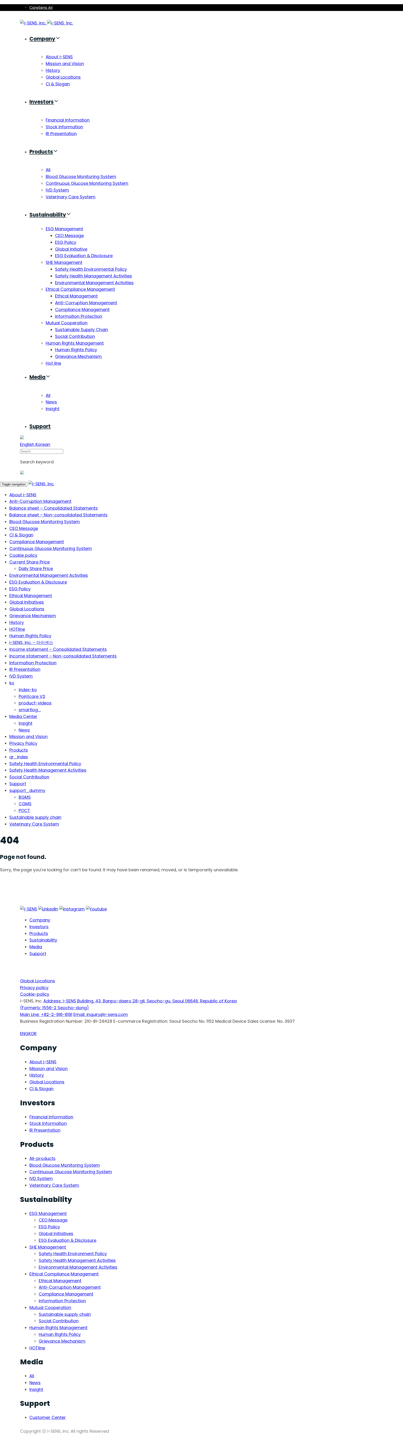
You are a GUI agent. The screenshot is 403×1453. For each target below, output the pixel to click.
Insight (52, 409)
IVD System (57, 190)
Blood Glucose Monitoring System (81, 176)
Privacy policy (34, 988)
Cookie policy (23, 555)
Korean (42, 444)
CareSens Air (41, 7)
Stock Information (64, 127)
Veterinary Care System (70, 197)
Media (37, 377)
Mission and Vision (65, 64)
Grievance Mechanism (78, 356)
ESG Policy (65, 242)
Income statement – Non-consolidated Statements (63, 656)
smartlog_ (30, 710)
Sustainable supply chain (35, 817)
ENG (24, 1033)
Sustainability (47, 214)
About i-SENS (59, 57)
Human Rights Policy (76, 350)
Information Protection (78, 316)
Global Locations (63, 77)
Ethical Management (76, 296)
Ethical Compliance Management (80, 289)
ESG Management (64, 229)
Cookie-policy (34, 994)
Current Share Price (29, 562)
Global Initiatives (26, 602)
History (53, 70)
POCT (24, 810)
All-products (42, 1158)
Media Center (23, 716)
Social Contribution (75, 336)
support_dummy (27, 790)
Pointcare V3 (32, 696)
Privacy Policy (23, 743)
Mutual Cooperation (66, 323)
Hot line (53, 363)
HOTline (17, 629)
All (48, 170)
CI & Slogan (58, 84)
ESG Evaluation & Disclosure (84, 256)
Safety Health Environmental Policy (91, 269)
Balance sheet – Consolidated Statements (53, 508)
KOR (32, 1033)
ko (11, 683)
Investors (41, 101)
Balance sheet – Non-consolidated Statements (58, 515)
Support (40, 426)
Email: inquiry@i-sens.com (100, 1014)
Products (41, 151)
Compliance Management (82, 309)
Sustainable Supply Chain (81, 330)
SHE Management (64, 262)
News (51, 402)
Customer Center (47, 1417)
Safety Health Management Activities (93, 276)
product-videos (35, 703)
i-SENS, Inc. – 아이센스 (31, 642)
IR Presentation (61, 134)
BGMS (25, 797)
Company (42, 38)
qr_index (18, 757)
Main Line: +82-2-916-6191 (46, 1014)
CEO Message (69, 235)
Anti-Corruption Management (86, 303)
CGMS (25, 804)
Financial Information (68, 120)
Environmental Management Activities (94, 283)
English (27, 444)
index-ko (28, 690)
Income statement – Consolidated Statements (58, 649)
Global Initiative (71, 249)
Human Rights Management (75, 343)
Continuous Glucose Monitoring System (87, 183)
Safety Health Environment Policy (73, 1254)
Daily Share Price (36, 568)
